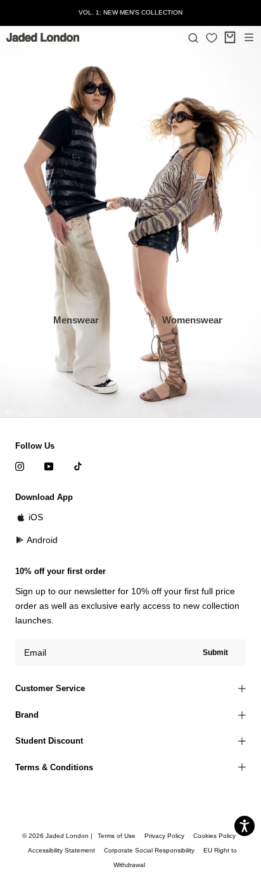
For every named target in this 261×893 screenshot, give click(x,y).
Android (42, 540)
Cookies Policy (214, 835)
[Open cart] (230, 37)
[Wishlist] (212, 38)
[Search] (193, 37)
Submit (215, 652)
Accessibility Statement (61, 850)
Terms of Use (117, 835)
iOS (36, 517)
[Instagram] (19, 466)
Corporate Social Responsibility (149, 850)
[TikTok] (77, 466)
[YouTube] (48, 466)
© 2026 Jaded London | (58, 835)
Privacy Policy (164, 835)
